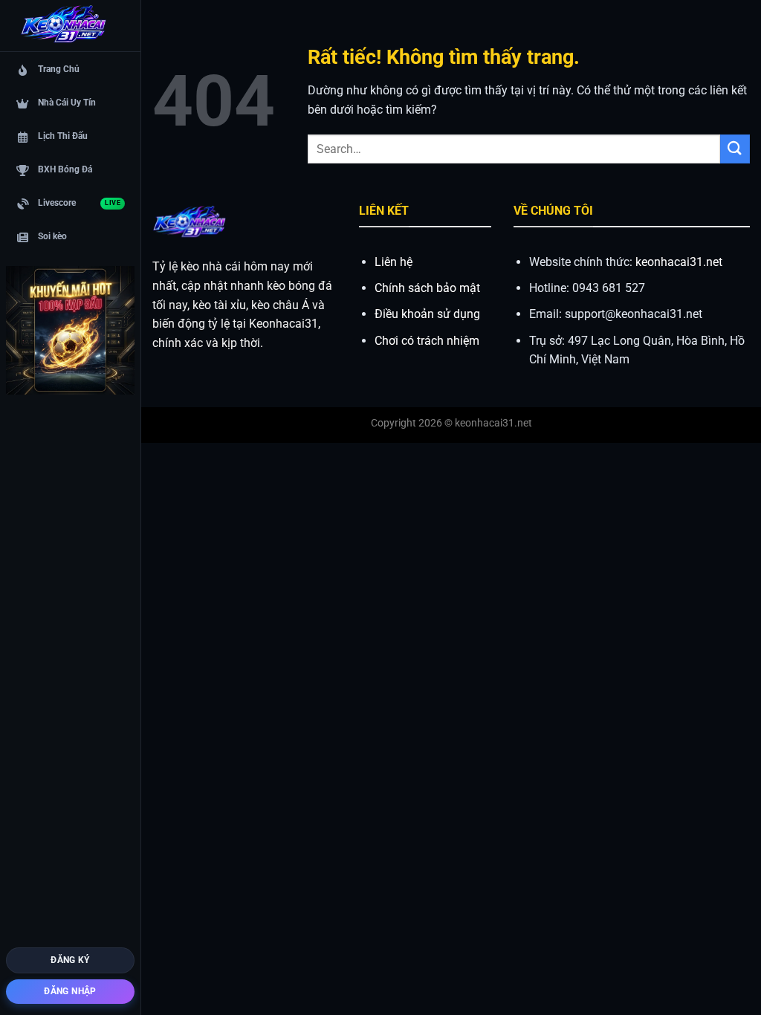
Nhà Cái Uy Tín (67, 102)
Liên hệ (393, 262)
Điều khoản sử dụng (427, 314)
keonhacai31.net (678, 262)
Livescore (79, 203)
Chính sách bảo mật (427, 288)
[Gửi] (735, 148)
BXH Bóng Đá (65, 169)
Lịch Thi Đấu (63, 136)
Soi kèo (52, 236)
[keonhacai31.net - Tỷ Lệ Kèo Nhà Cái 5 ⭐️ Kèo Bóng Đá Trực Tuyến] (63, 26)
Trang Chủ (59, 69)
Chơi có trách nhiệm (427, 341)
